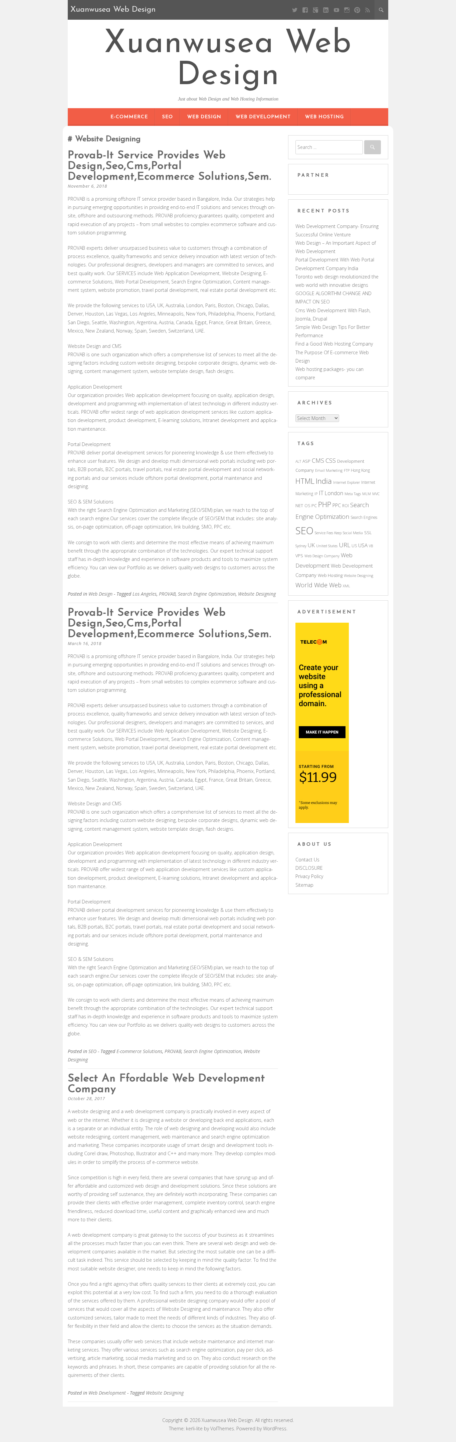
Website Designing (257, 594)
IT (321, 493)
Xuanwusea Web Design (228, 60)
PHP (324, 504)
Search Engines (364, 517)
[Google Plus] (315, 10)
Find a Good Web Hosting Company (334, 344)
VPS (299, 556)
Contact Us (307, 859)
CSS (330, 460)
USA (363, 545)
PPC (336, 505)
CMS (318, 460)
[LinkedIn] (326, 10)
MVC (376, 493)
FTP (347, 470)
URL (344, 545)
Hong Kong (360, 470)
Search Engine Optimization (207, 594)
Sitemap (304, 885)
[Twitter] (294, 10)
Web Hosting (324, 117)
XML (346, 586)
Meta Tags (353, 493)
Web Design (204, 117)
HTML (304, 481)
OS (307, 505)
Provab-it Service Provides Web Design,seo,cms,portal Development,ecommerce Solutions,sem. (169, 166)
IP (315, 493)
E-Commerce (129, 117)
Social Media (353, 533)
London (334, 493)
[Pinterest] (357, 10)
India (324, 481)
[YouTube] (336, 10)
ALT (298, 461)
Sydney (300, 546)
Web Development (263, 117)
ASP (306, 461)
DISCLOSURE (309, 868)
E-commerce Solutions (139, 1051)
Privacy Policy (309, 876)
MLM (366, 493)
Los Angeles (145, 594)
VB (371, 546)
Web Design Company (321, 556)
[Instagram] (347, 10)
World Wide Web (318, 585)
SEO (167, 117)
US (354, 545)
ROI (345, 505)
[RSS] (368, 10)
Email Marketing (329, 470)
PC (314, 505)
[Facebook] (305, 10)
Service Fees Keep (328, 533)
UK (311, 545)
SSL (368, 533)
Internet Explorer (346, 482)
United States (326, 546)
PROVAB (167, 594)
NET (299, 505)
